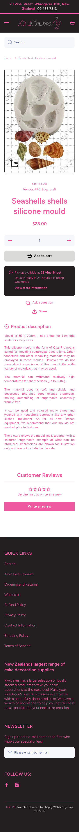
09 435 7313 (47, 9)
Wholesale (12, 595)
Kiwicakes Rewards (19, 574)
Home (8, 58)
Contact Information (20, 625)
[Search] (8, 42)
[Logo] (39, 23)
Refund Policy (15, 605)
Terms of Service (17, 646)
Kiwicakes (22, 807)
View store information (31, 288)
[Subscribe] (69, 752)
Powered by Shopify (41, 807)
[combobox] (39, 42)
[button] (39, 311)
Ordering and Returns (21, 584)
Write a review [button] (39, 506)
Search (9, 564)
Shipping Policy (16, 635)
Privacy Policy (15, 615)
